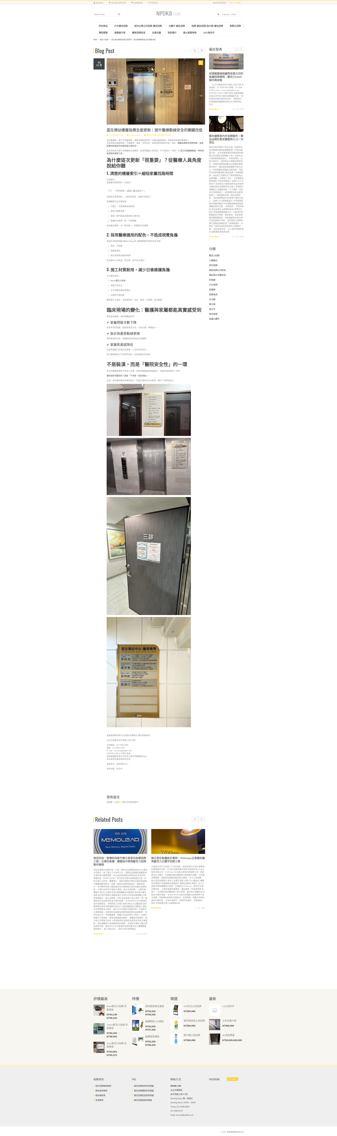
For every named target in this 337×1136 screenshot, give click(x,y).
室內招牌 (161, 135)
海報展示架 (119, 32)
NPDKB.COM (117, 135)
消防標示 (172, 32)
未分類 (212, 460)
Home (95, 39)
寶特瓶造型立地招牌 (194, 1020)
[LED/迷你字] (214, 1010)
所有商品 (103, 25)
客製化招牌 (235, 25)
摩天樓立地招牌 (192, 1035)
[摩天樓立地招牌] (176, 1039)
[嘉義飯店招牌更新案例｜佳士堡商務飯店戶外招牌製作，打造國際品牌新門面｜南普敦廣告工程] (226, 61)
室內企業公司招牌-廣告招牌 (148, 25)
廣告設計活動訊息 (217, 436)
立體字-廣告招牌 (176, 25)
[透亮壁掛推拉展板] (137, 1010)
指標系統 (213, 455)
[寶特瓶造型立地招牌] (176, 1024)
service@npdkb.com (184, 1115)
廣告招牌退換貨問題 (143, 1100)
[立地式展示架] (214, 1024)
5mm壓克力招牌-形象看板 (117, 1045)
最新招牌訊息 (138, 32)
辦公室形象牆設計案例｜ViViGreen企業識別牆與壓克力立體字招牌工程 (120, 859)
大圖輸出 (213, 421)
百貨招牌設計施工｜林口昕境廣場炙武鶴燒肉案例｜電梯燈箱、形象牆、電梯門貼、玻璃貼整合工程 (177, 861)
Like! (234, 1079)
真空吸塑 (213, 475)
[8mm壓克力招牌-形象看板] (99, 1010)
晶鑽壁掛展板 (152, 1036)
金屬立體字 (214, 480)
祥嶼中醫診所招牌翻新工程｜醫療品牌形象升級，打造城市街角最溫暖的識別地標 (226, 258)
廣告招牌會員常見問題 (144, 1086)
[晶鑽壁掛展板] (137, 1040)
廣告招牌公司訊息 (217, 431)
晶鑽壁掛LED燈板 (154, 1021)
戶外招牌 (213, 446)
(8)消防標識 (228, 1035)
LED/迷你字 (209, 32)
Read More (98, 908)
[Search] (119, 14)
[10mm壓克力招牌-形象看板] (99, 1028)
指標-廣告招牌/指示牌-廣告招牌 (207, 25)
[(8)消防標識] (214, 1039)
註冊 (239, 3)
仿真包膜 (156, 32)
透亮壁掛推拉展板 (154, 1006)
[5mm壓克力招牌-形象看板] (99, 1047)
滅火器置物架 (190, 32)
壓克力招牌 (104, 39)
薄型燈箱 (103, 32)
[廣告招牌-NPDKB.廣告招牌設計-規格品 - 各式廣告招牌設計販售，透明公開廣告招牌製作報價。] (168, 13)
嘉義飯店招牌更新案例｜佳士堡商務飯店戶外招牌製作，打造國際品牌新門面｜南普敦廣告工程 (226, 78)
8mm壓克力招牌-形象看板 (117, 1008)
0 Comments (135, 135)
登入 (232, 3)
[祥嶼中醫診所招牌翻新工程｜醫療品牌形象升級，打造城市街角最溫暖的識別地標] (226, 243)
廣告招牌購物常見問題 (144, 1090)
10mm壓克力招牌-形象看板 (117, 1026)
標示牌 (168, 135)
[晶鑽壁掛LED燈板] (137, 1025)
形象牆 (212, 441)
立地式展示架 (229, 1020)
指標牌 (212, 451)
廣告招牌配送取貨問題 (144, 1095)
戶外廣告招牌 (121, 25)
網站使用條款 (101, 1090)
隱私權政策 (100, 1095)
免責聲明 (99, 1100)
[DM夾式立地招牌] (176, 1010)
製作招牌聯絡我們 (103, 1086)
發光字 (212, 470)
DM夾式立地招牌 (192, 1006)
